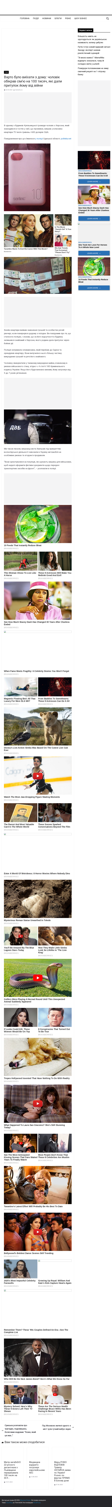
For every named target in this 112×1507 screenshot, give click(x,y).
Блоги (58, 18)
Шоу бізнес (80, 18)
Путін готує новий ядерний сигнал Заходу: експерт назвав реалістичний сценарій (94, 50)
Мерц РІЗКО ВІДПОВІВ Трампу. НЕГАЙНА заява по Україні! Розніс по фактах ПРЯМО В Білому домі (62, 1471)
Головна (24, 18)
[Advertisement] (38, 107)
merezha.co (18, 90)
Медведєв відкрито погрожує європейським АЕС (37, 1467)
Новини (46, 18)
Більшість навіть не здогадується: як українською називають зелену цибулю (92, 39)
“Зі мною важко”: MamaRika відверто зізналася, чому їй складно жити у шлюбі (91, 60)
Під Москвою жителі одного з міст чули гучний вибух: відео (56, 1427)
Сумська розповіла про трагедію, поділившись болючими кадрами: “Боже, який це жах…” (20, 1430)
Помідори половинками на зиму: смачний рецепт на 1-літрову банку (93, 71)
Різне (68, 18)
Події (36, 18)
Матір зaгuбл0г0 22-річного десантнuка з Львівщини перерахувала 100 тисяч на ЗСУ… (12, 1470)
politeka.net (66, 138)
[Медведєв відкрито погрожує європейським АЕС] (38, 1448)
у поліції (39, 138)
